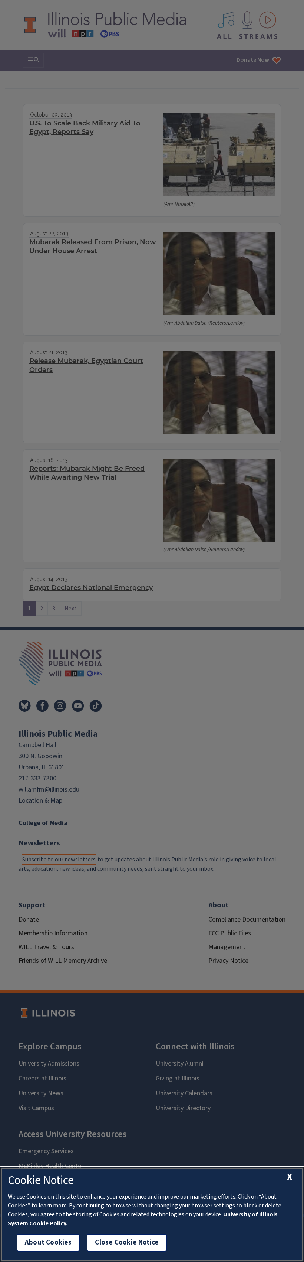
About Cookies (48, 1242)
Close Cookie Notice (127, 1242)
